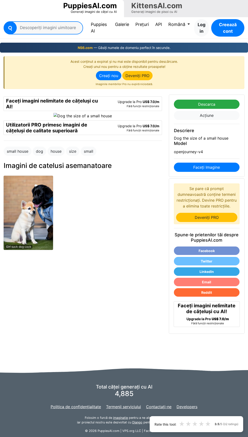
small (88, 151)
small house (17, 151)
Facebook (207, 251)
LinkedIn (207, 272)
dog (39, 151)
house (56, 151)
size (72, 151)
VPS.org (128, 431)
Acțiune (207, 115)
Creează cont (228, 28)
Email (206, 282)
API (158, 24)
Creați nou (108, 75)
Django (137, 422)
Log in (201, 28)
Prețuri (142, 24)
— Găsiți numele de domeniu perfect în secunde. (124, 48)
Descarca (206, 104)
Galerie (122, 24)
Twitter (206, 261)
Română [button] (177, 24)
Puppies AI (100, 27)
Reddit (206, 292)
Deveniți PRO (137, 75)
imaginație (120, 418)
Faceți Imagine (206, 167)
